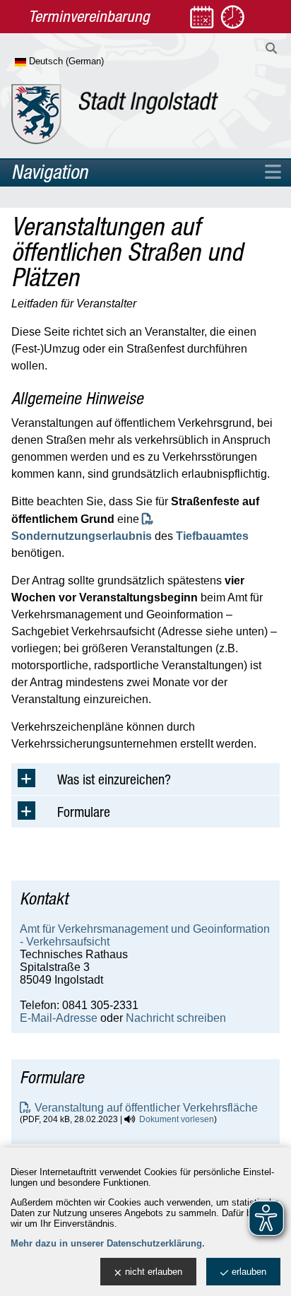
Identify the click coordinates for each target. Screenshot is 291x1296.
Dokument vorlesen (176, 1119)
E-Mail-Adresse (58, 1018)
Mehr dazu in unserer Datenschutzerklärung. (108, 1243)
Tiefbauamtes (212, 536)
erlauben (249, 1271)
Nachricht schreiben (176, 1018)
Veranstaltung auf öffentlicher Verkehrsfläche (146, 1108)
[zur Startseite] (114, 114)
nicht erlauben (153, 1271)
